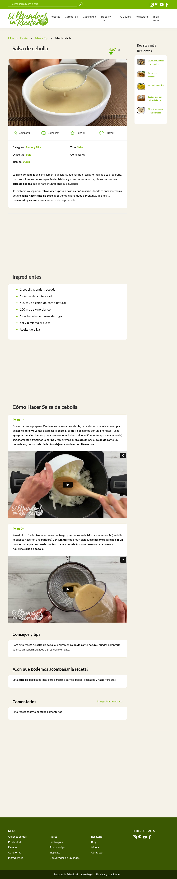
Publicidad (14, 842)
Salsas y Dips (41, 38)
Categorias (71, 16)
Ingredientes (15, 858)
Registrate (142, 16)
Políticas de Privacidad (66, 874)
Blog (93, 842)
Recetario (97, 836)
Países (53, 836)
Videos (95, 847)
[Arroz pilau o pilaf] (141, 86)
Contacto (97, 852)
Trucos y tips (106, 18)
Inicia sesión (156, 18)
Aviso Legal (86, 874)
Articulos (125, 16)
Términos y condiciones (108, 874)
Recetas (55, 16)
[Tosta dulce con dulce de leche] (141, 98)
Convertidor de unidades (65, 858)
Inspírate (55, 852)
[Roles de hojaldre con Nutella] (141, 61)
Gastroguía (89, 16)
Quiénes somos (17, 836)
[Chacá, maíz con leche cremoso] (141, 110)
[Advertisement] (67, 239)
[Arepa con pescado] (141, 74)
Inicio (11, 38)
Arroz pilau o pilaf (156, 85)
